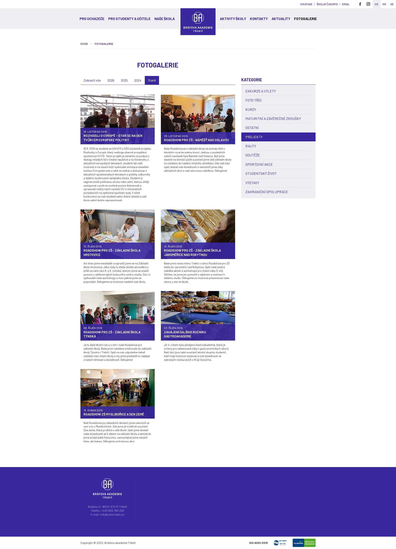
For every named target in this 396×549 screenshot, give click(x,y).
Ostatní (252, 127)
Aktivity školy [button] (233, 19)
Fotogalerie (305, 19)
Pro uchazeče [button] (92, 19)
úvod (84, 43)
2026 (110, 80)
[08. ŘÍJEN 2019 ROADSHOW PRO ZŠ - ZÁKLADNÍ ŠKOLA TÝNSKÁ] (117, 315)
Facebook (360, 4)
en (384, 4)
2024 (137, 80)
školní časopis (327, 4)
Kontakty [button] (259, 19)
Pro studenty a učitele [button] (129, 19)
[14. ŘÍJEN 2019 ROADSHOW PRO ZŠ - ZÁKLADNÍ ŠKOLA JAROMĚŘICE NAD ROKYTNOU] (198, 234)
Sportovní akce (259, 164)
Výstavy (252, 183)
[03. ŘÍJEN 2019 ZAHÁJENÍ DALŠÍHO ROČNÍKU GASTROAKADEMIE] (198, 315)
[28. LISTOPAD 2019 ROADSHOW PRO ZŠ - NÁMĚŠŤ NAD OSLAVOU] (198, 119)
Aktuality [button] (281, 19)
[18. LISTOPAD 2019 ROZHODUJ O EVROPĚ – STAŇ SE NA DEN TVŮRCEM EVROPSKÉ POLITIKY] (117, 119)
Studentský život (261, 173)
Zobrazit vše (92, 80)
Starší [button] (152, 80)
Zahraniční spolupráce (266, 192)
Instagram (368, 4)
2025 (124, 80)
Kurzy (250, 109)
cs (376, 4)
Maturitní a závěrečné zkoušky (273, 118)
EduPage (306, 4)
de (392, 4)
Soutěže (252, 155)
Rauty (250, 146)
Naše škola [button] (164, 19)
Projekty (254, 137)
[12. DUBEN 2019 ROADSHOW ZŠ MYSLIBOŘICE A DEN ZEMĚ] (117, 393)
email (346, 4)
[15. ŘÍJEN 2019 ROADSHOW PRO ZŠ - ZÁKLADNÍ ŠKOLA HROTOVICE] (117, 234)
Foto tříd (253, 100)
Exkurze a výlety (260, 91)
